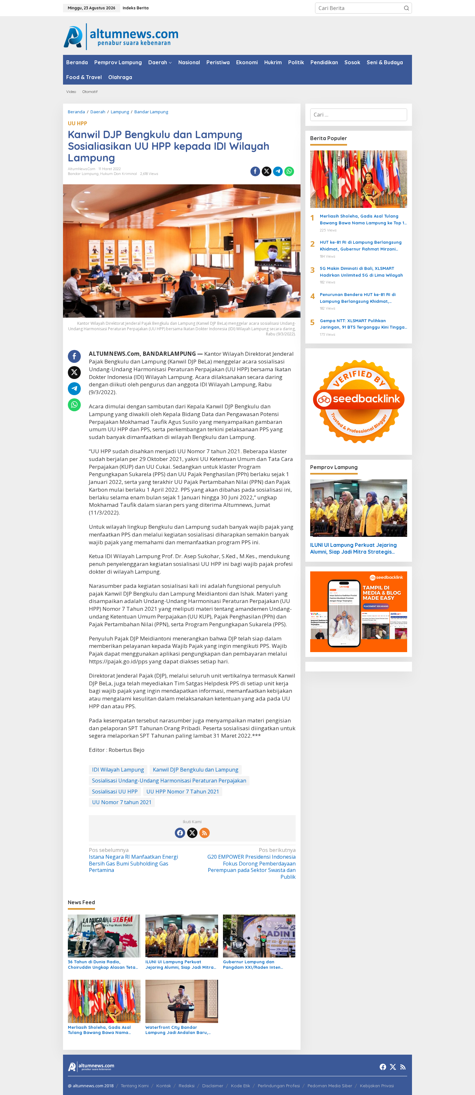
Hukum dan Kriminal (118, 173)
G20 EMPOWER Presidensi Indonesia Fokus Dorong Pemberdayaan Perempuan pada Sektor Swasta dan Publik (251, 863)
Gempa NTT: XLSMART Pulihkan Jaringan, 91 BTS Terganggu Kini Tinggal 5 (363, 324)
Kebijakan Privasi (377, 1085)
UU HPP (77, 123)
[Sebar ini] (255, 171)
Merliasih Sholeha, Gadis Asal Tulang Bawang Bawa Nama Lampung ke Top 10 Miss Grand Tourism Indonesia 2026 (101, 1030)
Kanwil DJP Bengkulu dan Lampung (195, 769)
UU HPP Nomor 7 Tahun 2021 (182, 791)
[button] (406, 8)
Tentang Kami (135, 1085)
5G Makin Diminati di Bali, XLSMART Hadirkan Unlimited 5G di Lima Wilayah (361, 272)
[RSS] (204, 833)
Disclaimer (212, 1085)
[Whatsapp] (289, 171)
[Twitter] (192, 833)
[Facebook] (180, 833)
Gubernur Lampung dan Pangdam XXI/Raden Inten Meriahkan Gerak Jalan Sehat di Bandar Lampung (257, 964)
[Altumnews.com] (121, 35)
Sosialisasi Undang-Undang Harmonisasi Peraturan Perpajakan (169, 780)
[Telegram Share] (278, 171)
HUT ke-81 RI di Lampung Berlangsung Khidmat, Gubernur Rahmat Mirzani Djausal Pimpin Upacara (361, 246)
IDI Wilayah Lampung (118, 769)
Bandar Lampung (83, 173)
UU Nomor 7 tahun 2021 (122, 802)
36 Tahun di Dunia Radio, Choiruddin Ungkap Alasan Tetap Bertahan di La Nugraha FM (103, 964)
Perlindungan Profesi (279, 1085)
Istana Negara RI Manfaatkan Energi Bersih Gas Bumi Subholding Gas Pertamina (133, 860)
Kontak (163, 1085)
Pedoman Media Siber (330, 1085)
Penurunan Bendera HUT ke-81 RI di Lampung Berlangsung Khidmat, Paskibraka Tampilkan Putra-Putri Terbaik (358, 298)
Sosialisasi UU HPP (115, 791)
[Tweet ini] (266, 171)
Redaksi (187, 1085)
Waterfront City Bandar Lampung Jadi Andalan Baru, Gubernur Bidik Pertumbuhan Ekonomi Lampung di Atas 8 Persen (176, 1030)
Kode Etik (240, 1085)
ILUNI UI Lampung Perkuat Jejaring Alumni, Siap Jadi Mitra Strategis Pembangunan (179, 964)
